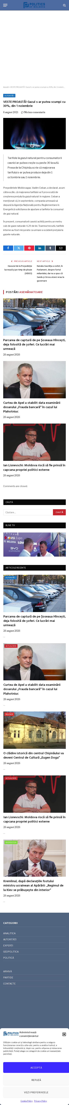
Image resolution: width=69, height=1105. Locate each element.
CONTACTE (9, 983)
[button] (64, 1034)
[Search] (64, 5)
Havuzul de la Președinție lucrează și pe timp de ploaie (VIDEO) (18, 269)
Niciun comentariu (34, 112)
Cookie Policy (27, 1101)
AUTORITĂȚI (9, 96)
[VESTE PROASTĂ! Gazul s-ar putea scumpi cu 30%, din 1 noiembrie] (34, 133)
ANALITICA (9, 933)
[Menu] (5, 5)
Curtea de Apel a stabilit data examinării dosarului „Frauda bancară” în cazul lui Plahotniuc (31, 407)
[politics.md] (34, 5)
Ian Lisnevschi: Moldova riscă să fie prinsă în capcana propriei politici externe (34, 467)
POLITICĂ (9, 714)
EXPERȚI (8, 945)
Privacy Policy (40, 1101)
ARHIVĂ (7, 971)
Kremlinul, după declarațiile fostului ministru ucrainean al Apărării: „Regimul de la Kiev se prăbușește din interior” (33, 886)
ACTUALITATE (11, 646)
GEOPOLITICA (11, 842)
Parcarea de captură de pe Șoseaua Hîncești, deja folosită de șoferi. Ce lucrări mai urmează (34, 345)
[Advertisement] (34, 48)
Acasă (6, 87)
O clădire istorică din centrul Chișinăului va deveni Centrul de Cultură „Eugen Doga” (33, 755)
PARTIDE (8, 977)
